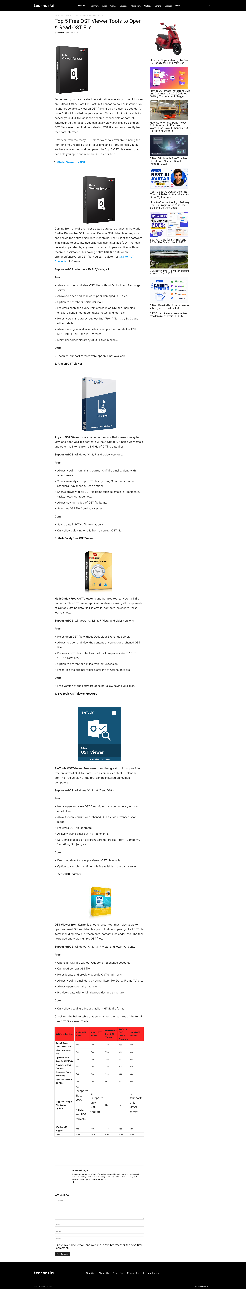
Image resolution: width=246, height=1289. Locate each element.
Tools (62, 15)
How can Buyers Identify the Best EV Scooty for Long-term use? (169, 61)
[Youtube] (209, 1273)
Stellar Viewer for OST (71, 162)
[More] (75, 38)
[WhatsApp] (57, 38)
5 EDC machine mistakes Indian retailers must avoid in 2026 (168, 314)
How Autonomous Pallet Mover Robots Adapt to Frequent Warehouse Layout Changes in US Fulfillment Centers (169, 126)
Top (56, 15)
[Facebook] (63, 38)
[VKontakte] (204, 1273)
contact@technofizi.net (201, 1286)
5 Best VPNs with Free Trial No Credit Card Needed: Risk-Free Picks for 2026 (168, 161)
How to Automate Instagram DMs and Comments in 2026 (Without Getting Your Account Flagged (170, 94)
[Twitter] (68, 38)
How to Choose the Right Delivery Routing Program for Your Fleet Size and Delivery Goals (169, 205)
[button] (209, 6)
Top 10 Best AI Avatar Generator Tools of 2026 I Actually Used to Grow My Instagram (169, 194)
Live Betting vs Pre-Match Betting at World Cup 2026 (169, 272)
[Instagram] (194, 1273)
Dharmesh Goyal (63, 32)
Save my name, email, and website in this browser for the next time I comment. (99, 1246)
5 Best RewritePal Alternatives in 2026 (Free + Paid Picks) (169, 306)
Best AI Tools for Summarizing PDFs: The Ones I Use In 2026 (168, 241)
